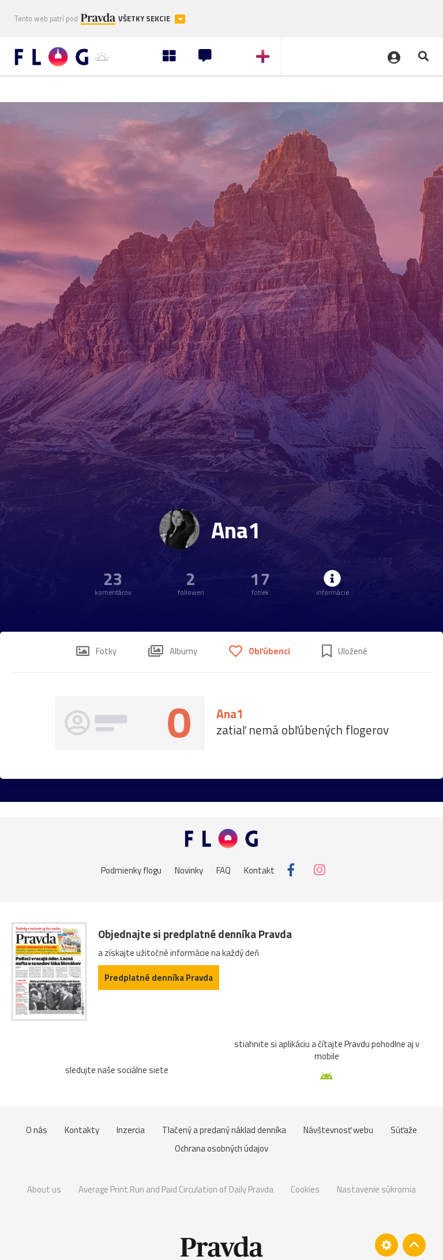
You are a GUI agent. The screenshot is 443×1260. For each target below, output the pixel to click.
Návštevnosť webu (338, 1130)
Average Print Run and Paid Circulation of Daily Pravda (175, 1189)
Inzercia (131, 1130)
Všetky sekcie (145, 18)
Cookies (305, 1189)
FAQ (223, 869)
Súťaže (404, 1130)
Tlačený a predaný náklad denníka (224, 1130)
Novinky (189, 869)
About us (44, 1189)
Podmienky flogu (131, 869)
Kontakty (82, 1130)
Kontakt (259, 869)
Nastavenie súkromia (376, 1189)
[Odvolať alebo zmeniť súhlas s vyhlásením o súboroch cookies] (386, 1245)
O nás (36, 1130)
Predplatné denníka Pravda (158, 977)
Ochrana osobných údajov (221, 1148)
